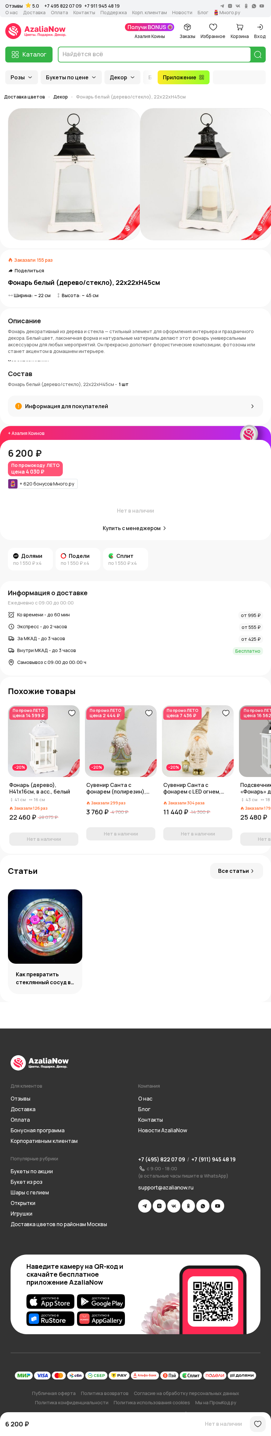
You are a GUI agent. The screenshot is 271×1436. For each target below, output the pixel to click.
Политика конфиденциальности (71, 1402)
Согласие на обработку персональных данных (186, 1393)
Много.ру (229, 12)
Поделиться (29, 270)
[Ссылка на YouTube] (217, 1206)
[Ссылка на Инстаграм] (159, 1206)
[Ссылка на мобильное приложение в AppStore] (50, 1301)
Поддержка (113, 12)
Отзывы (14, 6)
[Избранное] (258, 1424)
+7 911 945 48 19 (102, 6)
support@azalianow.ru (166, 1187)
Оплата (59, 12)
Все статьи (233, 870)
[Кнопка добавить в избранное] (72, 713)
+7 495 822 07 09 (63, 6)
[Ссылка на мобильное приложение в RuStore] (50, 1318)
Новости (182, 12)
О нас (11, 12)
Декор (118, 77)
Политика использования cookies (152, 1402)
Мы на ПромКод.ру (215, 1402)
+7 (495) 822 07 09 (161, 1159)
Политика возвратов (105, 1393)
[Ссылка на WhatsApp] (203, 1206)
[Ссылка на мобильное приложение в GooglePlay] (101, 1301)
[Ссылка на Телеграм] (144, 1206)
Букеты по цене (67, 77)
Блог (203, 12)
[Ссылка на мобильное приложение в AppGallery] (101, 1318)
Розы (18, 77)
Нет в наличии (223, 1423)
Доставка (34, 12)
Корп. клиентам (149, 12)
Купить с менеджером (132, 528)
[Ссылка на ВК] (173, 1206)
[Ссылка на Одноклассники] (188, 1206)
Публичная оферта (54, 1393)
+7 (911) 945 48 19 (213, 1159)
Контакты (84, 12)
